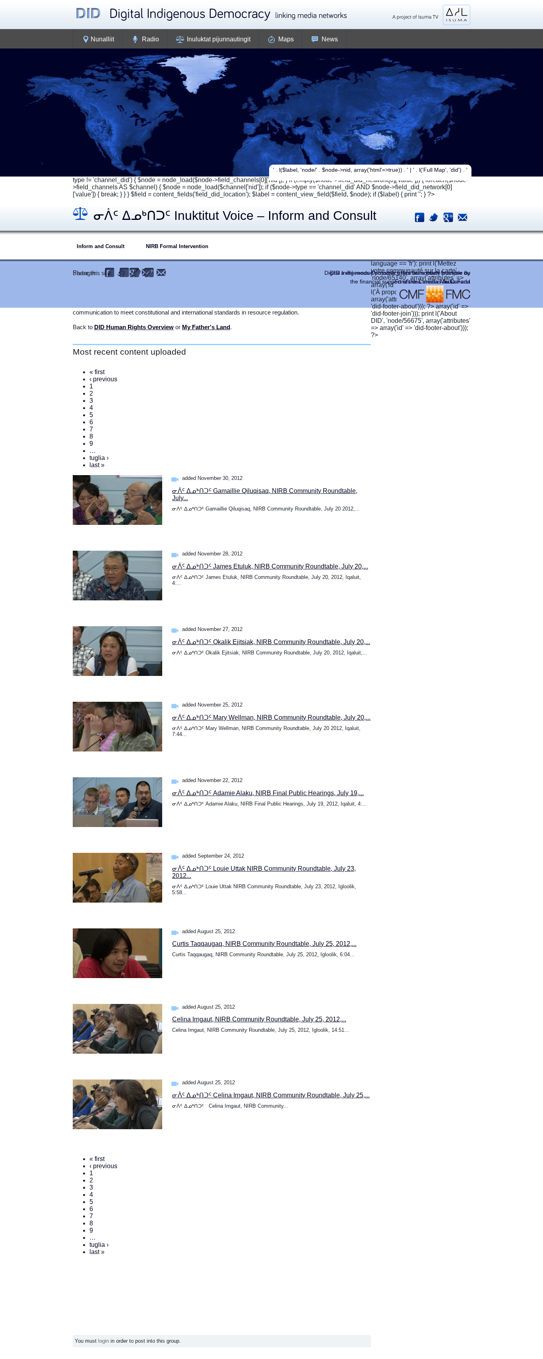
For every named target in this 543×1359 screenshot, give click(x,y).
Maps (286, 39)
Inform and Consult (100, 246)
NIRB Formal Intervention (177, 246)
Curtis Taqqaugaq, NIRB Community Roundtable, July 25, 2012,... (264, 943)
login (103, 1341)
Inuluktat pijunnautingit (218, 39)
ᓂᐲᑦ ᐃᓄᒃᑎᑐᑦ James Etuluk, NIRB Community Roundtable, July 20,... (270, 566)
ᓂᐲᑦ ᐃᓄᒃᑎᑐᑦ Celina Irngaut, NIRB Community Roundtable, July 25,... (271, 1095)
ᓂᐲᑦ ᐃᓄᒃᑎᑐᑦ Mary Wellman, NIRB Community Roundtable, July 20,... (271, 717)
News (330, 39)
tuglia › (99, 457)
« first (97, 372)
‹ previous (103, 379)
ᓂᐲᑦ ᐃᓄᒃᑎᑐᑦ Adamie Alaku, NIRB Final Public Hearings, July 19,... (268, 793)
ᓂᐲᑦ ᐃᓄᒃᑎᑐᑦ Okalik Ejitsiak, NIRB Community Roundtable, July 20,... (271, 642)
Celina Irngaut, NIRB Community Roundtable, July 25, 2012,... (259, 1019)
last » (97, 465)
